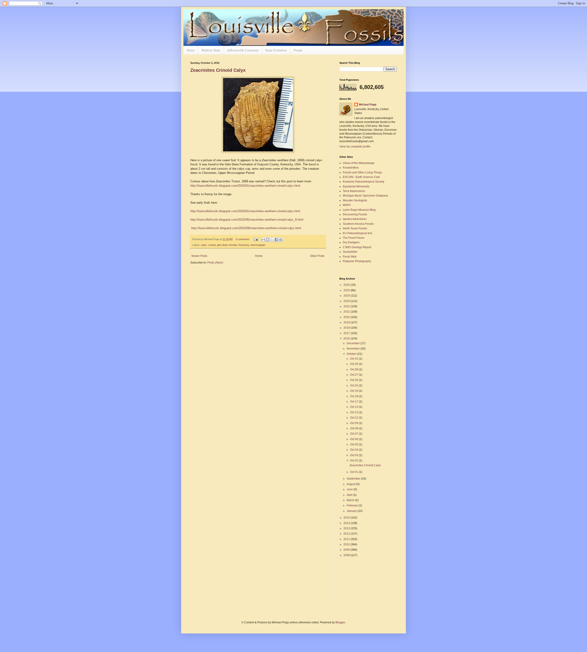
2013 (347, 528)
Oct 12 (354, 417)
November (353, 348)
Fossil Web (350, 256)
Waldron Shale (210, 50)
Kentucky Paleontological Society (363, 181)
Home (190, 50)
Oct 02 (354, 460)
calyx (204, 245)
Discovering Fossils (355, 214)
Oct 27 (354, 374)
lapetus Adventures (355, 219)
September (354, 478)
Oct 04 (354, 449)
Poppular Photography (357, 261)
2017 (347, 333)
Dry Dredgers (351, 242)
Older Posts (317, 256)
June (350, 489)
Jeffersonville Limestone (243, 50)
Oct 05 (354, 444)
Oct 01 (354, 472)
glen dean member (227, 245)
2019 (347, 322)
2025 (347, 290)
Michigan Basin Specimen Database (365, 195)
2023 (347, 301)
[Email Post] (256, 239)
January (352, 511)
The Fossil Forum (353, 237)
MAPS (347, 205)
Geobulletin (350, 251)
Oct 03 (354, 455)
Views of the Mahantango (358, 163)
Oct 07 (354, 433)
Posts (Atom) (215, 262)
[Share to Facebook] (276, 239)
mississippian (257, 245)
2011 (347, 539)
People (298, 50)
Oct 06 (354, 439)
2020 (347, 317)
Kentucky (244, 245)
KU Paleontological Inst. (358, 233)
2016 (347, 338)
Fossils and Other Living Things (362, 172)
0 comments (242, 239)
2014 (347, 523)
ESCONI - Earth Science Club (361, 177)
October (352, 353)
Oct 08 (354, 428)
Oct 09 (354, 423)
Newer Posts (199, 256)
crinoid (212, 245)
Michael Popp (367, 104)
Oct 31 (354, 358)
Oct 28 (354, 369)
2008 (347, 555)
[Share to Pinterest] (280, 239)
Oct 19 (354, 390)
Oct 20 (354, 385)
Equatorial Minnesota (356, 186)
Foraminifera (351, 167)
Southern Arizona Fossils (358, 223)
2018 (347, 327)
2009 (347, 549)
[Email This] (263, 239)
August (351, 484)
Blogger (340, 622)
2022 (347, 306)
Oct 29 (354, 364)
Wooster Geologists (355, 200)
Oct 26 (354, 380)
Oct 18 (354, 396)
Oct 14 (354, 406)
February (353, 505)
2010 (347, 544)
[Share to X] (272, 239)
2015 (347, 517)
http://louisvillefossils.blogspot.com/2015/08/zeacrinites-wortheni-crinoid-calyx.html (246, 228)
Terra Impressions (354, 191)
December (353, 343)
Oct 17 (354, 401)
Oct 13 (354, 412)
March (351, 500)
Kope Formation (276, 50)
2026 (347, 284)
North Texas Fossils (355, 228)
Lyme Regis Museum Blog (359, 209)
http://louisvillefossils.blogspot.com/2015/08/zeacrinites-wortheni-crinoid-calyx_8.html (246, 219)
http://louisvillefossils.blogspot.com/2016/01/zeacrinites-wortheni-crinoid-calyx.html (245, 185)
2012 (347, 533)
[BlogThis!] (267, 239)
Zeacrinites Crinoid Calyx (218, 70)
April (350, 495)
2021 (347, 311)
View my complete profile (355, 146)
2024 (347, 295)
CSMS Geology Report (357, 247)
